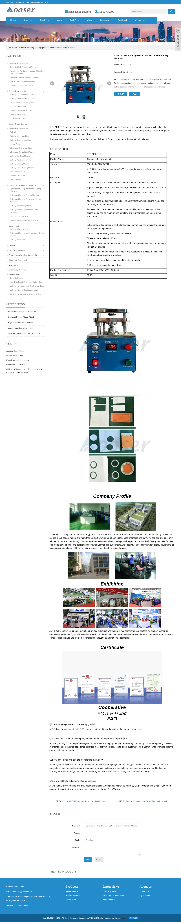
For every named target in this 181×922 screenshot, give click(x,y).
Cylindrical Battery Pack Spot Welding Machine (25, 200)
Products (44, 20)
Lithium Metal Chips (18, 106)
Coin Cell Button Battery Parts (22, 102)
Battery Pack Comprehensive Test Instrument (24, 211)
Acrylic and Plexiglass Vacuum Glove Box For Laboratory (27, 72)
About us (28, 20)
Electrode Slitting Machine (21, 148)
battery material (70, 729)
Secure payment (73, 895)
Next (109, 83)
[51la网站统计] (133, 918)
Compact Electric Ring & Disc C (21, 317)
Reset (98, 859)
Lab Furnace (15, 180)
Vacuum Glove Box (18, 172)
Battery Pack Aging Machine (22, 206)
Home (13, 20)
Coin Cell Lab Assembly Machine (23, 67)
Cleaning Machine (17, 176)
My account (145, 895)
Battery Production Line (18, 124)
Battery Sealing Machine (20, 164)
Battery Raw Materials (18, 91)
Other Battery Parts (18, 118)
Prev (52, 83)
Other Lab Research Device (21, 86)
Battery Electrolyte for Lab (21, 110)
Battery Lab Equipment (38, 47)
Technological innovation (113, 895)
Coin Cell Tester (16, 278)
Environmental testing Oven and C (23, 255)
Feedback (122, 20)
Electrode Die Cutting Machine (62, 47)
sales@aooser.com (79, 11)
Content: (76, 847)
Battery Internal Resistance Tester (24, 290)
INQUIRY (121, 94)
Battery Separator (17, 114)
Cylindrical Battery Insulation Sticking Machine (25, 189)
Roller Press (15, 144)
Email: (77, 840)
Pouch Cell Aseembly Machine (22, 82)
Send (88, 859)
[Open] (178, 40)
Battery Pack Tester (18, 240)
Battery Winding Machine (20, 160)
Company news (109, 891)
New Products (72, 891)
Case (89, 20)
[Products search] (171, 11)
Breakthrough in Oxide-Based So (22, 311)
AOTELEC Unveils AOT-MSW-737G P (24, 334)
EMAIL (135, 94)
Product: (76, 826)
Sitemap (124, 918)
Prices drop (71, 899)
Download (105, 20)
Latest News (111, 886)
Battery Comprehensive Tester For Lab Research (146, 801)
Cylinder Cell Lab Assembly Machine (25, 78)
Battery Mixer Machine (19, 136)
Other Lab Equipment (18, 260)
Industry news (109, 899)
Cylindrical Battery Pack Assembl (22, 185)
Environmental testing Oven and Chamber (27, 294)
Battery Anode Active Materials (23, 98)
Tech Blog (74, 20)
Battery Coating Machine (20, 140)
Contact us (140, 20)
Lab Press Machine (17, 250)
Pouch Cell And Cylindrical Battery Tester (27, 282)
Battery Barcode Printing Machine (24, 220)
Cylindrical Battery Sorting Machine (24, 195)
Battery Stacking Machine (20, 156)
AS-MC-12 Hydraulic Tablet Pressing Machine (86, 801)
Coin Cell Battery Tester (20, 229)
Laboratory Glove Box (18, 270)
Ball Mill (13, 132)
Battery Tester (14, 226)
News (59, 20)
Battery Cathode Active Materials (23, 94)
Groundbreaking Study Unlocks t (21, 328)
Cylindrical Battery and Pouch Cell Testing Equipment (27, 234)
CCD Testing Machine (19, 216)
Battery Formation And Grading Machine (27, 286)
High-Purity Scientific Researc (20, 323)
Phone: (77, 833)
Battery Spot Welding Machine (22, 168)
